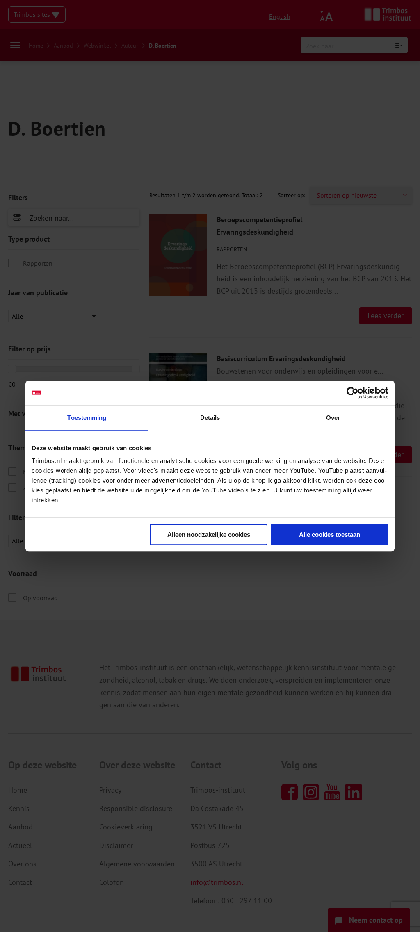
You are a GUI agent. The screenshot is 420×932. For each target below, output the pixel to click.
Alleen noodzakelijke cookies (208, 534)
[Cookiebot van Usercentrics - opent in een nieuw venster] (352, 393)
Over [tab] (333, 417)
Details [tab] (210, 417)
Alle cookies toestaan (329, 534)
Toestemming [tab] (86, 417)
